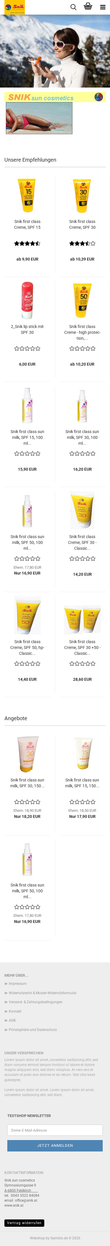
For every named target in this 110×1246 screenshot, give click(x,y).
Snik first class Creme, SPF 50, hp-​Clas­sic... (27, 647)
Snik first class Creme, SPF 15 (27, 224)
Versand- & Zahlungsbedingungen (35, 1002)
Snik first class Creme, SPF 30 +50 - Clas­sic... (82, 647)
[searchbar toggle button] (73, 7)
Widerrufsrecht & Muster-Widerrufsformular (43, 993)
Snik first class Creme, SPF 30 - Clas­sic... (82, 542)
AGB (12, 1020)
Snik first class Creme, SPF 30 (82, 224)
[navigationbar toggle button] (102, 7)
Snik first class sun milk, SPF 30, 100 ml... (82, 437)
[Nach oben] (94, 1237)
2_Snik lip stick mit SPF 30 (27, 329)
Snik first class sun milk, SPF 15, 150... (82, 783)
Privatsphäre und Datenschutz (33, 1030)
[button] (53, 82)
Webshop (37, 1238)
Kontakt (15, 1011)
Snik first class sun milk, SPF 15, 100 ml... (27, 437)
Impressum (18, 984)
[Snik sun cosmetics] (12, 7)
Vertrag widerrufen (24, 1223)
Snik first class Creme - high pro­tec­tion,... (82, 332)
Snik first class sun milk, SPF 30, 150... (27, 783)
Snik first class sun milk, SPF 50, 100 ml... (27, 542)
